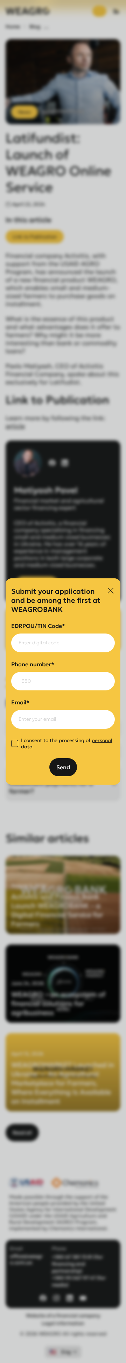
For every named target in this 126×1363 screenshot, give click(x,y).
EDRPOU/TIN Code (38, 625)
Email (20, 702)
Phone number (32, 664)
